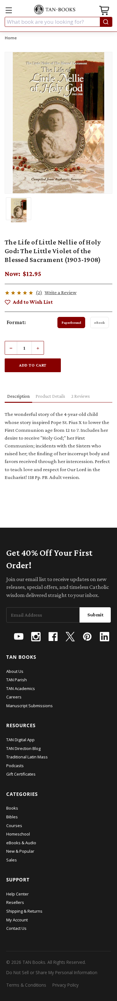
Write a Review (60, 292)
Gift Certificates (21, 774)
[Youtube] (18, 636)
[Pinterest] (87, 636)
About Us (14, 671)
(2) (39, 292)
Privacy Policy (65, 985)
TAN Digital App (20, 739)
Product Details (50, 396)
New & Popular (20, 851)
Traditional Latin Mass (27, 757)
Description (18, 396)
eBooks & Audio (21, 843)
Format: (16, 322)
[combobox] (58, 22)
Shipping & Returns (24, 911)
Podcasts (15, 765)
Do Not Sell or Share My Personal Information (51, 972)
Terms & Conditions (26, 985)
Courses (14, 825)
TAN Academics (20, 688)
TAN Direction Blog (23, 748)
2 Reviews (80, 396)
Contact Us (16, 928)
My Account (17, 920)
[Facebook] (53, 636)
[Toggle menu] (8, 10)
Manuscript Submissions (29, 705)
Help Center (17, 894)
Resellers (15, 902)
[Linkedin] (104, 636)
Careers (14, 697)
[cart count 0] (104, 11)
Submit (95, 614)
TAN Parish (16, 680)
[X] (70, 636)
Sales (11, 860)
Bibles (12, 817)
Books (12, 808)
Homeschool (18, 834)
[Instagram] (36, 636)
